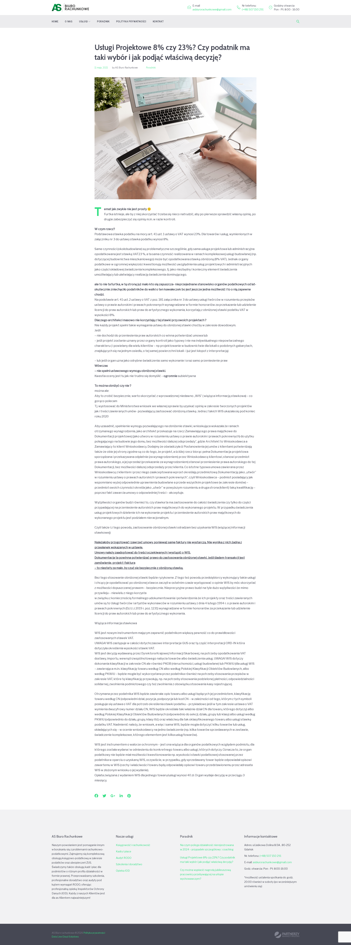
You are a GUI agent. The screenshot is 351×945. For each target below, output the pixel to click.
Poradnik (103, 21)
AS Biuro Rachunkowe (126, 67)
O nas (69, 21)
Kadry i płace (123, 851)
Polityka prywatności (131, 21)
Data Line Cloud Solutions (65, 936)
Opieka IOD (123, 870)
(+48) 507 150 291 (252, 9)
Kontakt (158, 21)
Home (55, 21)
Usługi (83, 21)
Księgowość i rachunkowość (133, 845)
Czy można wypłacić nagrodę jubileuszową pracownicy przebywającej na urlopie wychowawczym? (205, 874)
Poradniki (151, 67)
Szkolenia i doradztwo (129, 864)
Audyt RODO (123, 857)
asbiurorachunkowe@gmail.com (212, 9)
